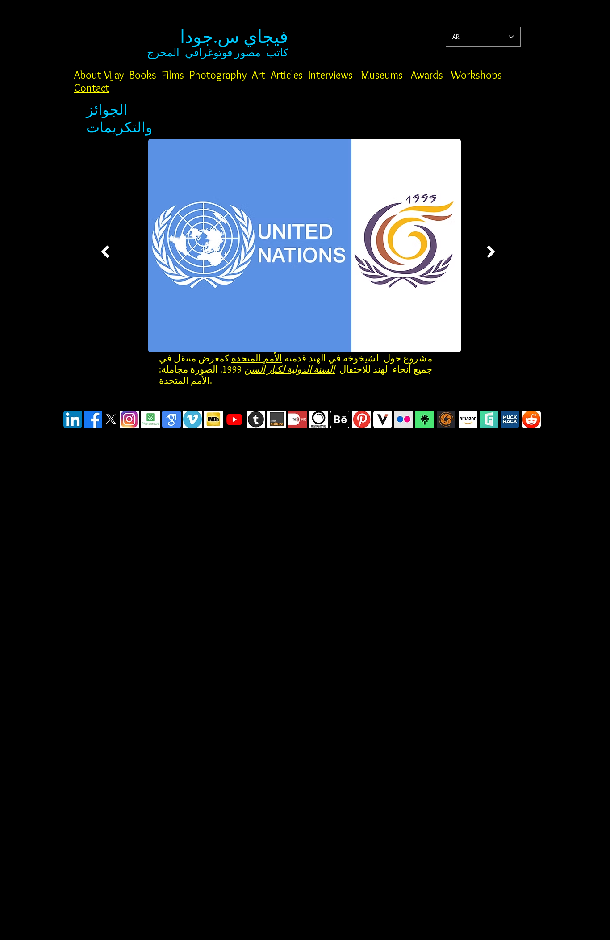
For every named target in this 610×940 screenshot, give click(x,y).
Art (258, 74)
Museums (382, 74)
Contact (91, 87)
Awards (427, 74)
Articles (287, 74)
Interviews (330, 74)
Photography (218, 74)
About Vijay (99, 74)
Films (173, 74)
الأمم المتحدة (256, 358)
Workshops (476, 74)
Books (142, 74)
